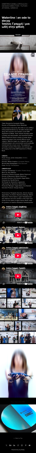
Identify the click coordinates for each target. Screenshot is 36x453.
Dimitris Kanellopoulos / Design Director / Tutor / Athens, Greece (15, 5)
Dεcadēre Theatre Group (23, 170)
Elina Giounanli (22, 163)
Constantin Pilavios (23, 162)
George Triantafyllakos (12, 165)
